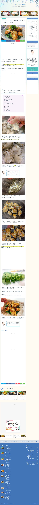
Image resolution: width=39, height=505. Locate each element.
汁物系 (32, 457)
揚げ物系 (33, 29)
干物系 (33, 33)
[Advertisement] (13, 51)
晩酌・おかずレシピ (32, 447)
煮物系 (33, 28)
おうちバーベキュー (33, 36)
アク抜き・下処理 (33, 458)
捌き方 (29, 46)
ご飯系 (32, 449)
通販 (34, 46)
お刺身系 (33, 26)
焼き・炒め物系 (33, 27)
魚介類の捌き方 (33, 451)
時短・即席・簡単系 (33, 450)
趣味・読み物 (33, 35)
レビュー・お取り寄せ (32, 464)
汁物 (31, 46)
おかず (7, 330)
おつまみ (3, 330)
